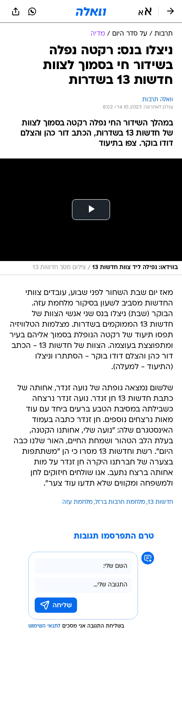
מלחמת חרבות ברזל (120, 502)
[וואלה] (91, 11)
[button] (145, 11)
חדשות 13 (160, 502)
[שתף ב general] (15, 11)
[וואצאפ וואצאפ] (32, 11)
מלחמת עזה (77, 502)
